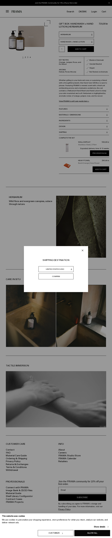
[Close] (82, 250)
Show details (99, 527)
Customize (54, 533)
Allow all (92, 533)
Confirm (56, 276)
